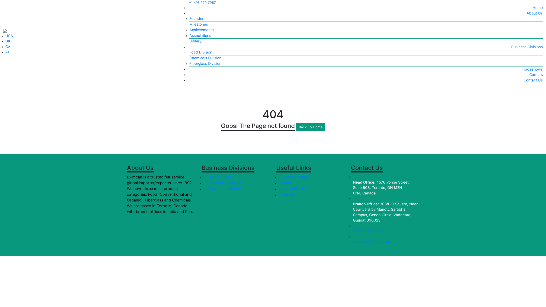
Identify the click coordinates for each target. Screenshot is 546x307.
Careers (536, 74)
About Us (535, 13)
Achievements (201, 30)
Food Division (200, 52)
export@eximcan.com (371, 242)
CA (7, 47)
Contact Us (533, 80)
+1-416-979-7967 (368, 231)
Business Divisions (527, 47)
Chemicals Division (205, 58)
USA (9, 36)
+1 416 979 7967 (202, 2)
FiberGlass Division (223, 189)
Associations (200, 35)
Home (538, 8)
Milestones (198, 24)
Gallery (195, 41)
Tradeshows (532, 69)
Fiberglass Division (205, 63)
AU (8, 52)
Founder (196, 18)
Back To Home (310, 127)
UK (7, 41)
